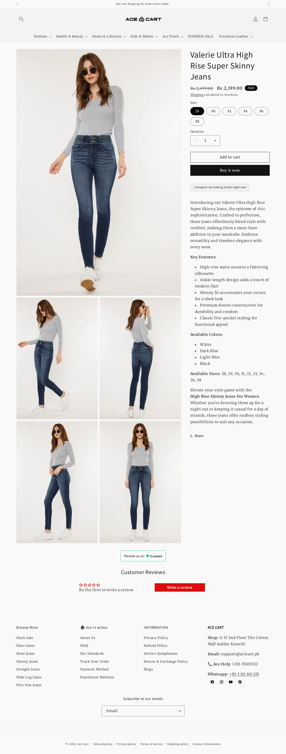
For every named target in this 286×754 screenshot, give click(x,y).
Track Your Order (95, 661)
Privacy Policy (156, 638)
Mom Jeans (25, 654)
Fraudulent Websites (97, 677)
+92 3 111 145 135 (244, 674)
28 (197, 111)
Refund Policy (155, 646)
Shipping (197, 95)
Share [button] (199, 436)
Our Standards (92, 654)
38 (197, 121)
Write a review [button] (179, 587)
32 (229, 111)
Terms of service (151, 744)
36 (261, 111)
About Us (87, 638)
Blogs (148, 669)
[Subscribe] (179, 711)
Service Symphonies (161, 654)
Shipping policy (177, 744)
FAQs (84, 646)
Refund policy (103, 744)
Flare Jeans (25, 646)
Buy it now (230, 170)
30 (213, 111)
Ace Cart (83, 744)
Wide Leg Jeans (29, 677)
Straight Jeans (28, 669)
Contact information (207, 744)
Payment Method (94, 669)
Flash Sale (24, 638)
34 (245, 111)
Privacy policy (126, 744)
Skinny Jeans (27, 661)
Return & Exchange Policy (166, 661)
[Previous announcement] (17, 4)
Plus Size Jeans (29, 685)
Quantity (197, 131)
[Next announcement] (268, 4)
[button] (21, 19)
